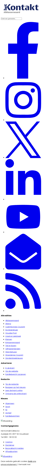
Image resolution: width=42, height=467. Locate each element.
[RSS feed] (23, 310)
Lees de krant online (14, 390)
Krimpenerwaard (12, 342)
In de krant (9, 368)
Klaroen (8, 339)
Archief (8, 413)
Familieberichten (12, 416)
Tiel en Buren (10, 345)
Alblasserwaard (12, 320)
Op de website (11, 371)
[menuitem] (23, 320)
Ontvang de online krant (16, 393)
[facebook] (23, 78)
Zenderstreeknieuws (14, 358)
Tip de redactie (12, 384)
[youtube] (23, 232)
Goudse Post (11, 333)
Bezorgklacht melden (14, 448)
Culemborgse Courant (15, 327)
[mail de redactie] (23, 269)
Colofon (9, 442)
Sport (7, 406)
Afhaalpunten (11, 451)
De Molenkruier (11, 330)
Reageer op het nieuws (15, 387)
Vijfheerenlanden (12, 349)
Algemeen (9, 403)
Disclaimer (9, 445)
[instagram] (23, 120)
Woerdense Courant (14, 355)
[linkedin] (23, 199)
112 (6, 409)
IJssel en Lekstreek (13, 336)
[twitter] (23, 157)
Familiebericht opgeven (15, 374)
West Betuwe (11, 352)
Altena (8, 323)
